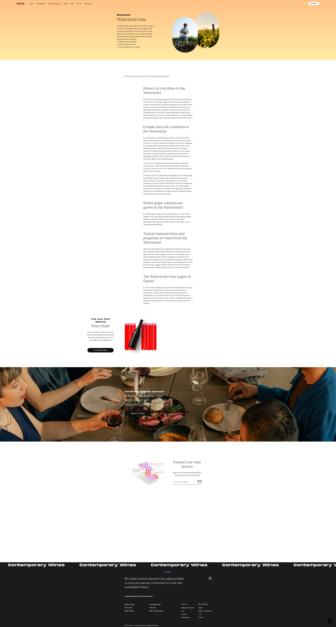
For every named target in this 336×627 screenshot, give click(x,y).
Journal (78, 3)
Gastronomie (185, 617)
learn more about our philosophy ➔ (139, 596)
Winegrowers (41, 3)
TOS (200, 614)
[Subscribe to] (199, 482)
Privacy (201, 617)
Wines (32, 3)
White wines (130, 604)
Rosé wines (129, 611)
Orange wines (155, 604)
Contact (184, 614)
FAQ (182, 611)
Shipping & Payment (187, 607)
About (66, 3)
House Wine (88, 3)
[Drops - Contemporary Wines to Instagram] (210, 578)
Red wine (128, 608)
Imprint (201, 607)
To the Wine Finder (100, 350)
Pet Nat (152, 608)
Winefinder (313, 3)
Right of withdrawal (205, 611)
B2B (72, 3)
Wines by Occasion (137, 413)
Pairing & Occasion (54, 3)
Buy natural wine (156, 611)
